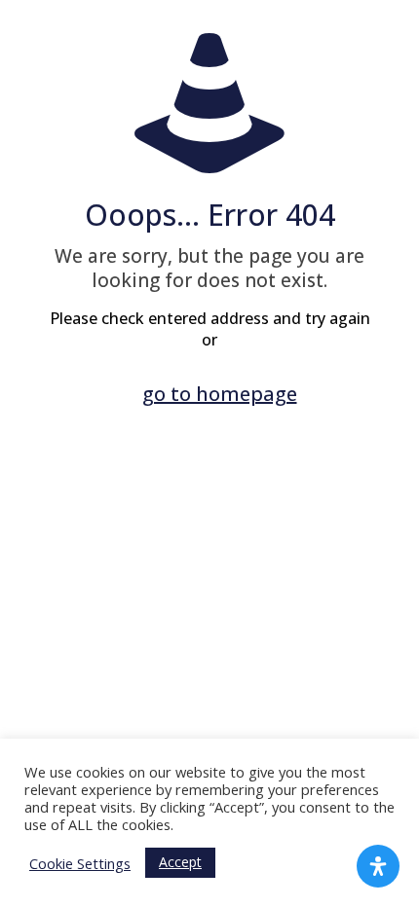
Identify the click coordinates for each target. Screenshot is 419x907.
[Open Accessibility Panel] (378, 866)
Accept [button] (180, 862)
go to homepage (219, 394)
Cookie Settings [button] (80, 863)
